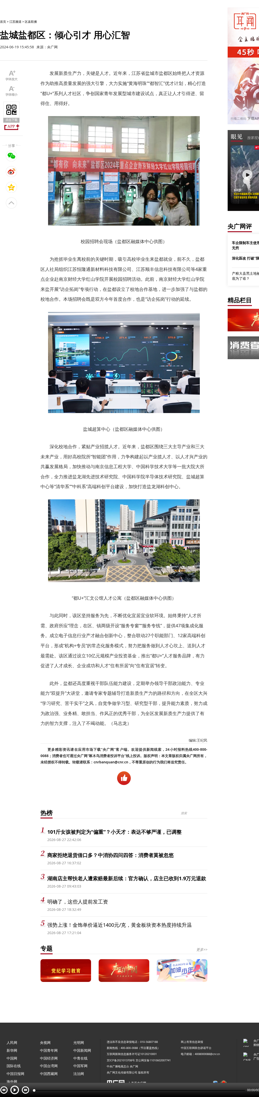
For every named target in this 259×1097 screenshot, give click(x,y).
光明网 (78, 1042)
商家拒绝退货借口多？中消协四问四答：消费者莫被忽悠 (110, 855)
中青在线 (80, 1058)
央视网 (45, 1042)
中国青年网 (49, 1050)
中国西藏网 (49, 1073)
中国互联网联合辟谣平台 (196, 1048)
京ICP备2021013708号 (121, 1060)
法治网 (78, 1073)
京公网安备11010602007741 (153, 1060)
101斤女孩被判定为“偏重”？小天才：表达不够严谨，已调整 (114, 831)
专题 (46, 948)
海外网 (12, 1081)
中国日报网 (15, 1073)
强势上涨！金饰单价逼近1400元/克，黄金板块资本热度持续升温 (119, 924)
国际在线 (14, 1065)
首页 (3, 21)
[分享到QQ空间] (11, 187)
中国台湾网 (49, 1065)
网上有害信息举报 (192, 1042)
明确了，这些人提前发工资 (77, 901)
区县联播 (31, 21)
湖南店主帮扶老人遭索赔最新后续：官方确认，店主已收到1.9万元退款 (126, 878)
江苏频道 (15, 21)
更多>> (201, 949)
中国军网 (80, 1065)
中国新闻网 (82, 1050)
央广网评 (240, 226)
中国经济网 (49, 1058)
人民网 (12, 1042)
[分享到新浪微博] (11, 171)
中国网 (12, 1058)
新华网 (12, 1050)
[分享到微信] (11, 155)
